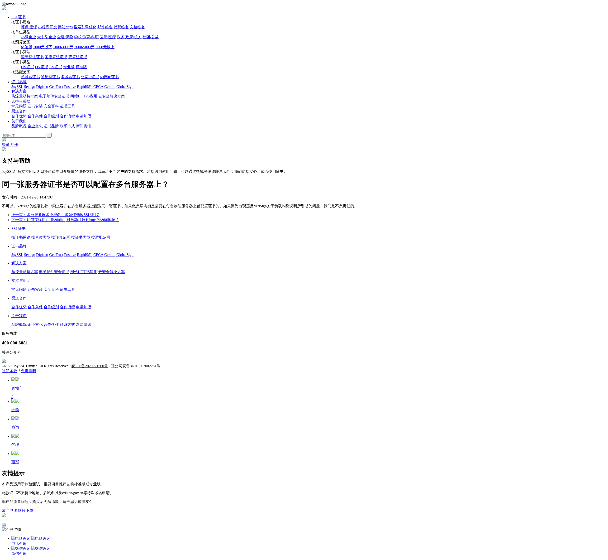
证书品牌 (19, 82)
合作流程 (67, 116)
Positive (70, 87)
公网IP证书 (90, 77)
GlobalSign (124, 87)
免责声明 (28, 371)
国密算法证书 (56, 57)
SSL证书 (18, 17)
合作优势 (19, 116)
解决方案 (19, 91)
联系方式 (67, 126)
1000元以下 (42, 47)
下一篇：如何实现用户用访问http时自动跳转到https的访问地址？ (65, 220)
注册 (14, 145)
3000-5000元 (84, 47)
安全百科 (51, 106)
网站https (65, 27)
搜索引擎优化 (85, 27)
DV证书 (27, 67)
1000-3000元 (63, 47)
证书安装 (35, 106)
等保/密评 (29, 27)
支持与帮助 (20, 101)
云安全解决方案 (111, 96)
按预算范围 (60, 237)
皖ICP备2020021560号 (89, 366)
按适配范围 (100, 237)
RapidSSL (84, 87)
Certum (109, 87)
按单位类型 (40, 237)
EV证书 (55, 67)
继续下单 (25, 510)
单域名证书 (30, 77)
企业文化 (35, 126)
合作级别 (51, 116)
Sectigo (29, 87)
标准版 (81, 67)
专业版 (69, 67)
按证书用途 (20, 237)
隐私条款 (9, 371)
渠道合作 (19, 111)
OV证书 (41, 67)
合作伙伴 (51, 325)
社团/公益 (150, 37)
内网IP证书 (109, 77)
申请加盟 (83, 116)
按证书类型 (80, 237)
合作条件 (35, 116)
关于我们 (19, 121)
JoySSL (17, 87)
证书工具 (67, 106)
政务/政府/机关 (129, 37)
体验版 (26, 47)
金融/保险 (65, 37)
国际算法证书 (32, 57)
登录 (6, 145)
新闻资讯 (83, 126)
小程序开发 (47, 27)
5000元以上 (104, 47)
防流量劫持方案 (24, 96)
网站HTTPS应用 (83, 96)
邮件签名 (105, 27)
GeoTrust (56, 87)
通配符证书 (50, 77)
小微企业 (28, 37)
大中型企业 (46, 37)
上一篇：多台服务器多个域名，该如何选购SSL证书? (55, 215)
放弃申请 (9, 510)
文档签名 (137, 27)
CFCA (98, 87)
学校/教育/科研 (86, 37)
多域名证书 (70, 77)
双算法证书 (77, 57)
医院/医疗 (108, 37)
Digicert (42, 87)
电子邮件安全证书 (54, 96)
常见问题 (19, 106)
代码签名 (121, 27)
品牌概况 (19, 126)
